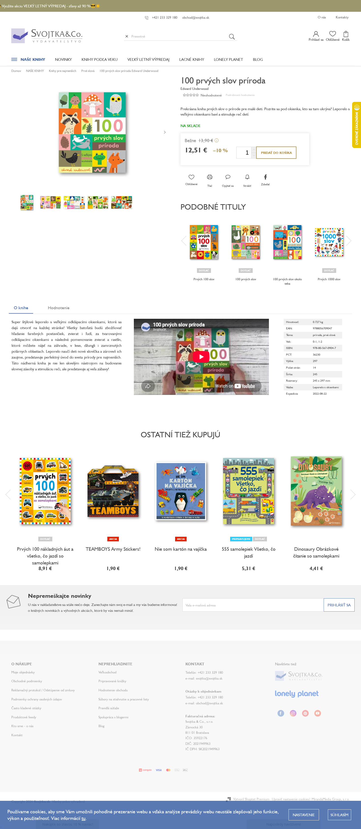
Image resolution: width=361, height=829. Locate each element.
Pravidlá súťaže (108, 708)
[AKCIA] (113, 491)
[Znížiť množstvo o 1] (253, 155)
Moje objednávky (23, 672)
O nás (322, 17)
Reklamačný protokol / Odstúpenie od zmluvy (43, 690)
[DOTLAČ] (204, 242)
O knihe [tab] (21, 307)
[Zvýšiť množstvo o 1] (253, 150)
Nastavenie (304, 814)
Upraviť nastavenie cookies (290, 799)
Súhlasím (339, 814)
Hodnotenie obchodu (113, 690)
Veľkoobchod (107, 672)
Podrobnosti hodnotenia (240, 95)
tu (83, 818)
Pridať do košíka (276, 153)
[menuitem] (28, 60)
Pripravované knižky (112, 681)
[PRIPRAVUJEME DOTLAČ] (249, 491)
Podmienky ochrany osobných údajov (36, 699)
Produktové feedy (23, 717)
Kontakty (342, 17)
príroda (317, 335)
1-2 (320, 341)
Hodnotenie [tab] (58, 307)
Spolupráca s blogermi (113, 717)
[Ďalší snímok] (164, 132)
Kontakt (17, 735)
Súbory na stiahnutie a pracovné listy (123, 699)
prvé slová (329, 335)
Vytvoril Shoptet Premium (251, 799)
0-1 (315, 341)
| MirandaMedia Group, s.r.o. (329, 799)
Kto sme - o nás (22, 726)
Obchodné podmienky (26, 681)
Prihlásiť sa (339, 604)
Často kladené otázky (26, 708)
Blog (101, 726)
